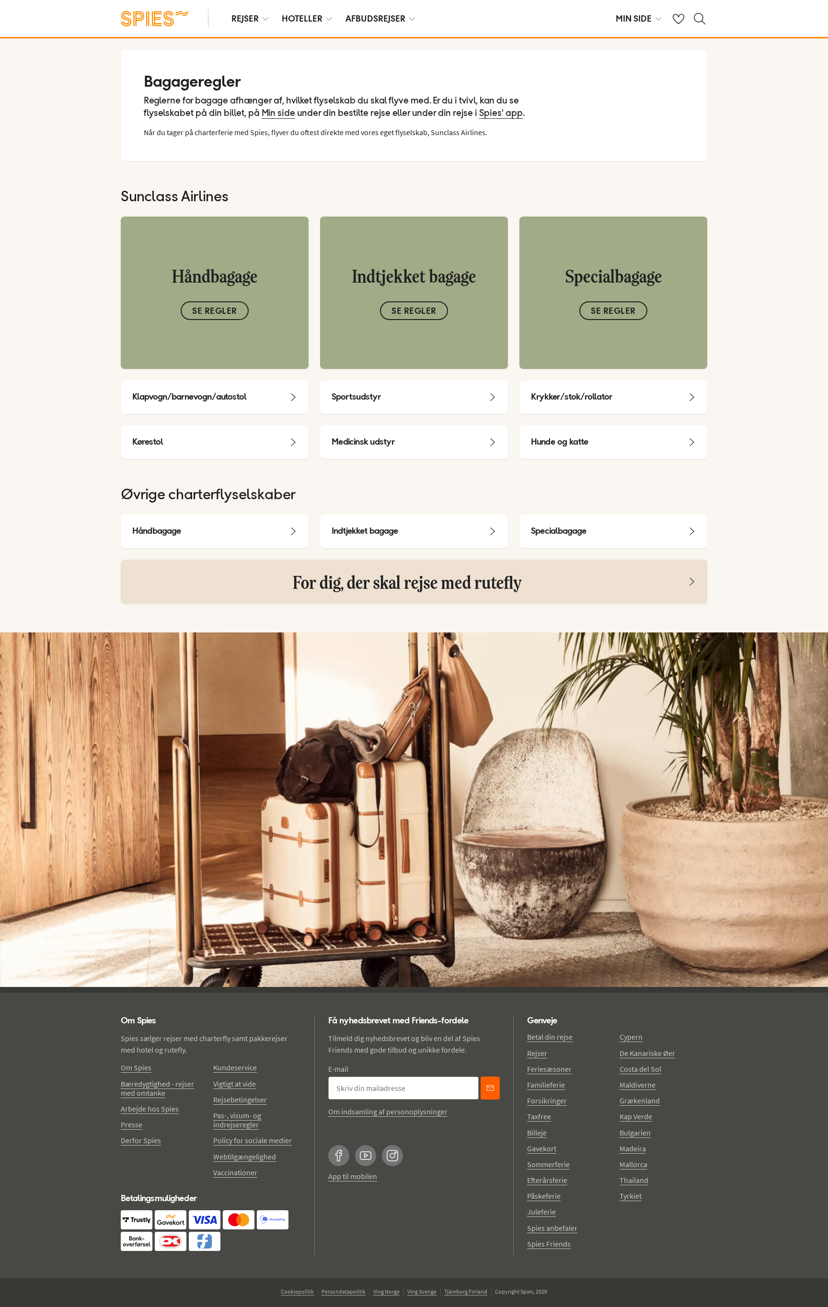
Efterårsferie (547, 1180)
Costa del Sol (640, 1069)
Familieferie (546, 1084)
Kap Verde (636, 1116)
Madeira (633, 1148)
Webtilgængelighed (244, 1156)
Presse (131, 1124)
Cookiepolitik (297, 1291)
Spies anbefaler (552, 1228)
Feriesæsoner (549, 1069)
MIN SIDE (634, 18)
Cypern (631, 1037)
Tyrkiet (631, 1196)
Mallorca (633, 1164)
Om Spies (136, 1067)
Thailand (634, 1180)
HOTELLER (302, 18)
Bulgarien (635, 1132)
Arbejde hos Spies (150, 1108)
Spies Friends (549, 1244)
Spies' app (501, 113)
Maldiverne (638, 1084)
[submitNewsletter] (490, 1088)
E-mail (338, 1069)
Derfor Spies (141, 1140)
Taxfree (539, 1116)
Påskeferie (544, 1196)
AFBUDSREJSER (375, 18)
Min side (278, 113)
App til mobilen (352, 1176)
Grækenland (640, 1100)
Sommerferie (548, 1164)
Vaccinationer (235, 1172)
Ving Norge (386, 1291)
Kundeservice (235, 1067)
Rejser (537, 1053)
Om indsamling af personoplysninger (388, 1111)
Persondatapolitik (344, 1291)
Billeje (537, 1132)
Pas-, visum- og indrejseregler (237, 1120)
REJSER (245, 18)
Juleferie (541, 1211)
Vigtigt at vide (234, 1084)
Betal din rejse (550, 1037)
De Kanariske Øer (647, 1053)
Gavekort (541, 1148)
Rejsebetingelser (240, 1099)
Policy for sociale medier (252, 1140)
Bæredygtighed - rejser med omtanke (157, 1088)
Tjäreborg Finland (465, 1291)
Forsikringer (547, 1100)
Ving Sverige (422, 1291)
